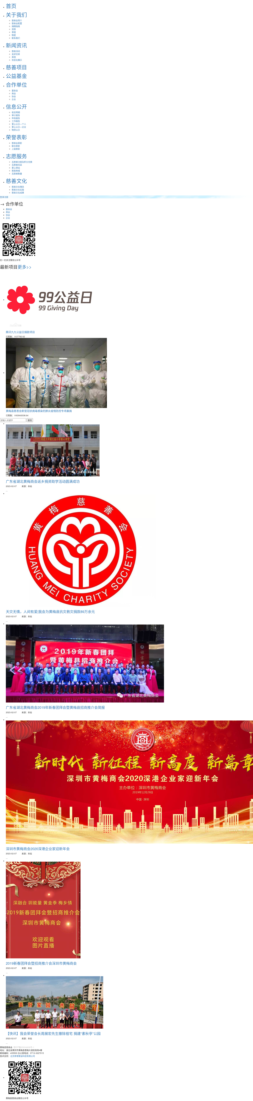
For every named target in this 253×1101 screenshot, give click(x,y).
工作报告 (16, 121)
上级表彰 (16, 148)
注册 (6, 196)
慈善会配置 (17, 23)
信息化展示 (17, 59)
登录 (2, 196)
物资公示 (16, 129)
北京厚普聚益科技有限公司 (22, 1055)
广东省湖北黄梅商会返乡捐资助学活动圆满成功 (43, 481)
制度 (14, 35)
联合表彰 (16, 145)
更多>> (25, 267)
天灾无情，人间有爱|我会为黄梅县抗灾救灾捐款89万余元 (50, 611)
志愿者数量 (17, 173)
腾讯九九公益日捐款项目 (20, 332)
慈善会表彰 (17, 142)
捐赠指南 (16, 26)
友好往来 (16, 54)
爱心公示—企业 (19, 126)
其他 (14, 56)
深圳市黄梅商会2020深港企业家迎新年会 (38, 848)
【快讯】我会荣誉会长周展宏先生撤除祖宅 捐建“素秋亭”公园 (53, 1033)
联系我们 (16, 37)
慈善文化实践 (18, 189)
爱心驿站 (16, 167)
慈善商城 (16, 170)
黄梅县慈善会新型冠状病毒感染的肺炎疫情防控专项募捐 (39, 411)
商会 (14, 93)
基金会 (15, 90)
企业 (14, 99)
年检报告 (16, 118)
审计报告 (16, 115)
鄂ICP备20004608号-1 (23, 1047)
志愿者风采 (17, 164)
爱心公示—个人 (19, 123)
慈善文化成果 (18, 192)
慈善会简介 (17, 20)
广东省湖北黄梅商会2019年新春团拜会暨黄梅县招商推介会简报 (55, 707)
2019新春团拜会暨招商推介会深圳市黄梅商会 (41, 963)
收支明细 (16, 112)
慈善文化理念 (18, 186)
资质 (14, 29)
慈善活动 (16, 51)
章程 (14, 32)
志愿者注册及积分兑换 (22, 161)
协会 (14, 96)
